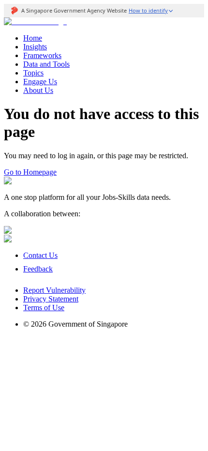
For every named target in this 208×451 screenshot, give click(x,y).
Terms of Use (43, 307)
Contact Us (40, 255)
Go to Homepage (30, 172)
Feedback (38, 269)
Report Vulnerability (54, 290)
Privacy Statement (50, 299)
